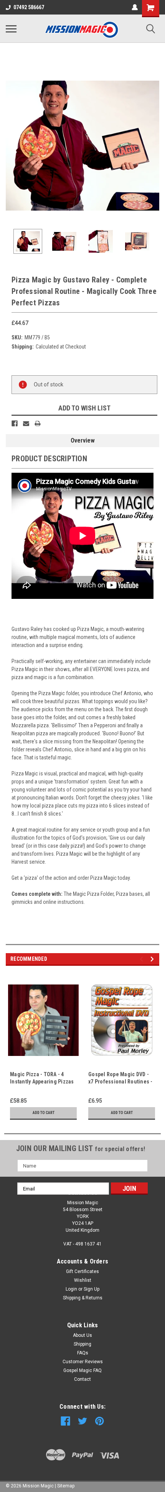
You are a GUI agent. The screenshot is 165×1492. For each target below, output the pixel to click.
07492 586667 (28, 7)
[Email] (26, 423)
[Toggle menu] (11, 28)
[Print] (38, 423)
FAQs (82, 1353)
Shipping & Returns (82, 1298)
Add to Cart (43, 1113)
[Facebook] (15, 423)
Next (153, 145)
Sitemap (65, 1486)
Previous (11, 145)
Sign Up (91, 1289)
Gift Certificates (82, 1271)
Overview (83, 440)
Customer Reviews (83, 1361)
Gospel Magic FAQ (82, 1370)
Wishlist (82, 1280)
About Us (82, 1335)
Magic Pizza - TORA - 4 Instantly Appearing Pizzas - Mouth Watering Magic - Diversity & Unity (42, 1078)
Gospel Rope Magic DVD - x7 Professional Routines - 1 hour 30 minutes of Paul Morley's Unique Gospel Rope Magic (120, 1078)
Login (71, 1289)
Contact (82, 1379)
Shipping (82, 1344)
